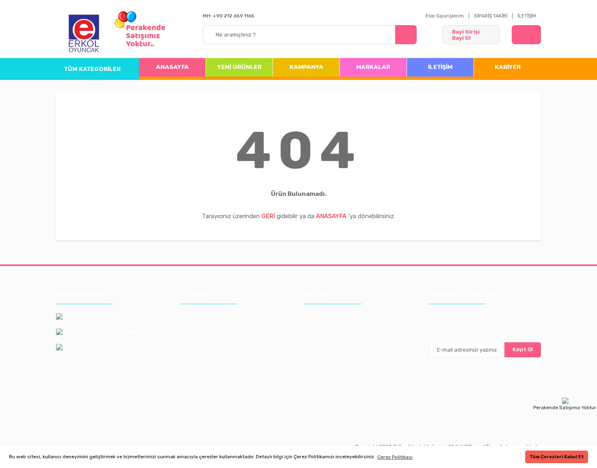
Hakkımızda (194, 316)
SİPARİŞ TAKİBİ (490, 16)
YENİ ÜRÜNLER (239, 67)
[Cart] (526, 34)
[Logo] (84, 34)
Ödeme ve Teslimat (328, 328)
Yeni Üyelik (194, 364)
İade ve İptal (320, 352)
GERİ (268, 216)
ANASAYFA (172, 67)
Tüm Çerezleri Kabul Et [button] (557, 456)
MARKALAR (373, 67)
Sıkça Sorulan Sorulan (207, 340)
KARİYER (508, 67)
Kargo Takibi (195, 352)
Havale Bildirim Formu (331, 388)
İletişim (189, 376)
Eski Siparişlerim (445, 16)
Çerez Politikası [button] (395, 457)
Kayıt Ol (523, 349)
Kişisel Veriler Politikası (333, 364)
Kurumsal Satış (198, 328)
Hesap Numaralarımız (331, 376)
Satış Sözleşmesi (326, 316)
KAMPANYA (306, 67)
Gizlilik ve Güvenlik (327, 340)
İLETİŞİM (526, 16)
